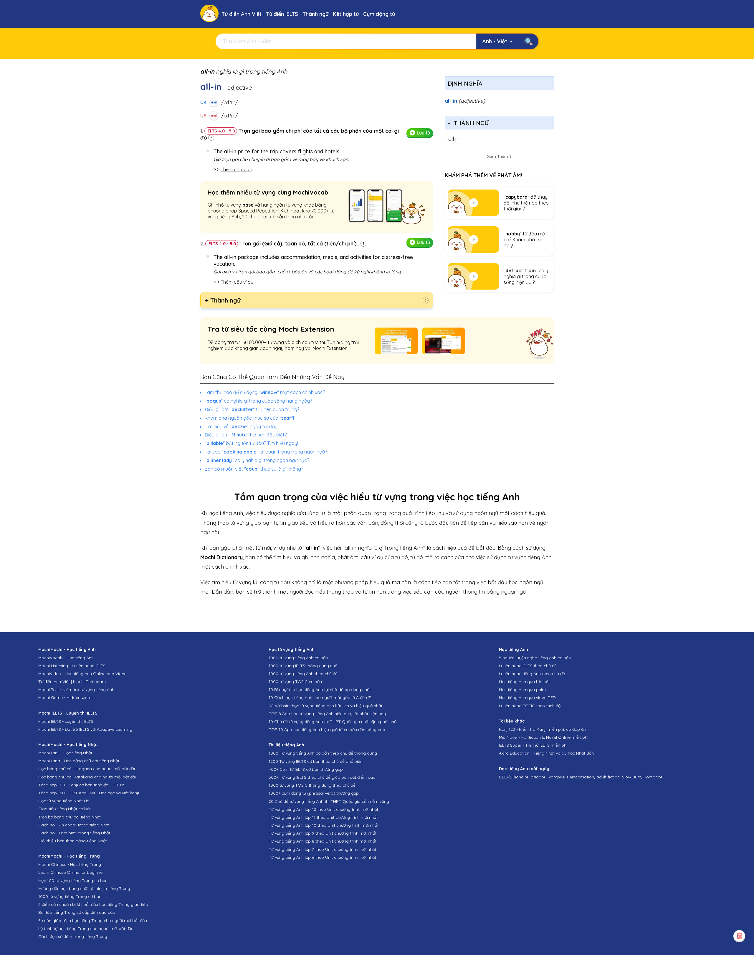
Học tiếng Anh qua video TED (527, 697)
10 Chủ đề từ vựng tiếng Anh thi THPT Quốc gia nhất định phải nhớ (332, 721)
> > (233, 169)
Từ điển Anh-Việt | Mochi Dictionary (72, 681)
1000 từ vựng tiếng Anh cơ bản (298, 657)
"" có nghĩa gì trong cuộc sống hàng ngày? (258, 401)
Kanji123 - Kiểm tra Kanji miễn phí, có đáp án (542, 729)
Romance (653, 777)
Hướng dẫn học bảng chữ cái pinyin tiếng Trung (84, 888)
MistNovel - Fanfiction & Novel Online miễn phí (543, 737)
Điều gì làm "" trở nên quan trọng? (252, 409)
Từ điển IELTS (282, 14)
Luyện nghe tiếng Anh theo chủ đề (532, 673)
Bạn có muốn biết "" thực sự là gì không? (254, 469)
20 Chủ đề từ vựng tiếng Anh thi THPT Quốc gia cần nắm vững (329, 801)
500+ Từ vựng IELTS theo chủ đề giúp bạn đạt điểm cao (322, 777)
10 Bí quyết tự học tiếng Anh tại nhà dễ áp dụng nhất (320, 689)
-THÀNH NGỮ (468, 123)
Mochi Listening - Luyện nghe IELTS (71, 665)
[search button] (528, 41)
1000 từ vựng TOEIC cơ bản (295, 681)
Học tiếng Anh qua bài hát (524, 681)
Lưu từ (423, 133)
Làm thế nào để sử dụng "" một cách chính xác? (265, 392)
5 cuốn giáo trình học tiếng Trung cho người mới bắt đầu (92, 920)
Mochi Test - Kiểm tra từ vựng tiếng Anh (76, 689)
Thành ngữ (315, 14)
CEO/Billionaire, (514, 777)
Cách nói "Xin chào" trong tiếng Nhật (74, 825)
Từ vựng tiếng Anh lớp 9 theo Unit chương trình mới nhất (322, 833)
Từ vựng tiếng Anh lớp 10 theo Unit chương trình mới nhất (323, 825)
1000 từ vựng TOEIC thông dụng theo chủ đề (312, 785)
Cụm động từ (379, 14)
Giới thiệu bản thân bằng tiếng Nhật (72, 840)
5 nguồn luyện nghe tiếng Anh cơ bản (535, 657)
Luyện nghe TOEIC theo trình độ (529, 705)
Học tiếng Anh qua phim (522, 689)
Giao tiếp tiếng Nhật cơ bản (65, 808)
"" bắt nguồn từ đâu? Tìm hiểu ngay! (251, 443)
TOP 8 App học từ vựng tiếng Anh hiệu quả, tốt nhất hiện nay (327, 713)
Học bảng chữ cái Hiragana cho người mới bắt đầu (87, 768)
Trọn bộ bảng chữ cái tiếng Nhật (69, 817)
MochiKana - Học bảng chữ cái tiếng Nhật (78, 760)
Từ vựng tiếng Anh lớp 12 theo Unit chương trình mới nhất (323, 809)
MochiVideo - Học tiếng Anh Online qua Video (82, 673)
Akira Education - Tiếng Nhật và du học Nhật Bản (546, 753)
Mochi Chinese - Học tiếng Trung (69, 864)
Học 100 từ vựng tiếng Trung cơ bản (73, 880)
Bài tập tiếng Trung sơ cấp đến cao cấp (76, 912)
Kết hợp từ (346, 14)
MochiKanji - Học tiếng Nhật (65, 752)
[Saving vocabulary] (739, 936)
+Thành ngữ (223, 300)
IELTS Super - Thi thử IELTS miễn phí (533, 745)
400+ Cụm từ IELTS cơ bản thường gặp (306, 769)
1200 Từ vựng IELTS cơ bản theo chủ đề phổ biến (316, 761)
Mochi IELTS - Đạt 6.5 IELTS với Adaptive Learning (85, 729)
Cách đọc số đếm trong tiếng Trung (72, 936)
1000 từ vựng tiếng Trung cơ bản (69, 896)
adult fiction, (608, 777)
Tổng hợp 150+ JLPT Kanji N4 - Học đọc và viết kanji (88, 792)
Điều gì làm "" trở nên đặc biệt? (246, 435)
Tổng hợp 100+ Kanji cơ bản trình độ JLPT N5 (81, 785)
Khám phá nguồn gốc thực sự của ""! (249, 418)
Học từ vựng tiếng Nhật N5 (63, 800)
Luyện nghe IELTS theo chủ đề (528, 665)
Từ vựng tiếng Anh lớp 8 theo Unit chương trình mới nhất (322, 841)
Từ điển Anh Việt (241, 14)
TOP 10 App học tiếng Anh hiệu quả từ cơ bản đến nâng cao (327, 729)
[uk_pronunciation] (213, 102)
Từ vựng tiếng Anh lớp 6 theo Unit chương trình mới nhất (322, 857)
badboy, (539, 777)
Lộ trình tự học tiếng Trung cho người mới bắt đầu (85, 928)
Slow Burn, (632, 777)
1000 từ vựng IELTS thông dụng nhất (304, 665)
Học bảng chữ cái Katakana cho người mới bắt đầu (87, 777)
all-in (465, 100)
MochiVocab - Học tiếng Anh (66, 657)
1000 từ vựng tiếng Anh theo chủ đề (303, 673)
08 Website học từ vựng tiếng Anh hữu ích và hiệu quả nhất (325, 705)
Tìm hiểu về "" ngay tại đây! (241, 426)
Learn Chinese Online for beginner (71, 872)
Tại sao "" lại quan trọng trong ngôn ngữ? (266, 452)
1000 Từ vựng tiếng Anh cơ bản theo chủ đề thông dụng (323, 753)
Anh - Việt (494, 41)
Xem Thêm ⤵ (499, 156)
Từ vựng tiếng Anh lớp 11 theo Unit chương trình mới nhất (323, 817)
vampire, (557, 777)
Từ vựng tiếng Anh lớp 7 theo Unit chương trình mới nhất (322, 849)
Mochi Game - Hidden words (66, 697)
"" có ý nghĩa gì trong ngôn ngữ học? (257, 460)
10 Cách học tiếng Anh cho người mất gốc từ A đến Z (320, 697)
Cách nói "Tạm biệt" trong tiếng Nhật (74, 833)
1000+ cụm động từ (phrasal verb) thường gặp (314, 793)
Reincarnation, (581, 777)
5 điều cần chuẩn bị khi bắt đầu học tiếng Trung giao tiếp (93, 904)
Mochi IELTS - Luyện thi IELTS (65, 721)
